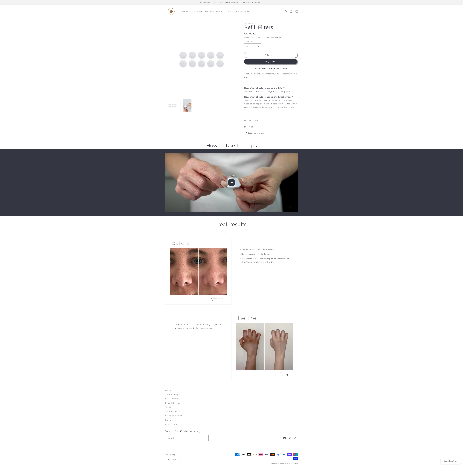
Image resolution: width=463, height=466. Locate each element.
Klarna (168, 420)
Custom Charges (172, 394)
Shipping (258, 37)
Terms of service (172, 411)
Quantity (248, 42)
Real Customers (172, 399)
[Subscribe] (205, 438)
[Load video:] (231, 182)
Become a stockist (173, 416)
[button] (229, 11)
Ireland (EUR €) (174, 459)
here (292, 107)
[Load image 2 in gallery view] (187, 105)
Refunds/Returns (172, 403)
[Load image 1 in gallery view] (172, 105)
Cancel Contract (172, 424)
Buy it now (270, 61)
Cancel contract (450, 461)
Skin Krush (280, 463)
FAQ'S (168, 390)
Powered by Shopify (291, 463)
